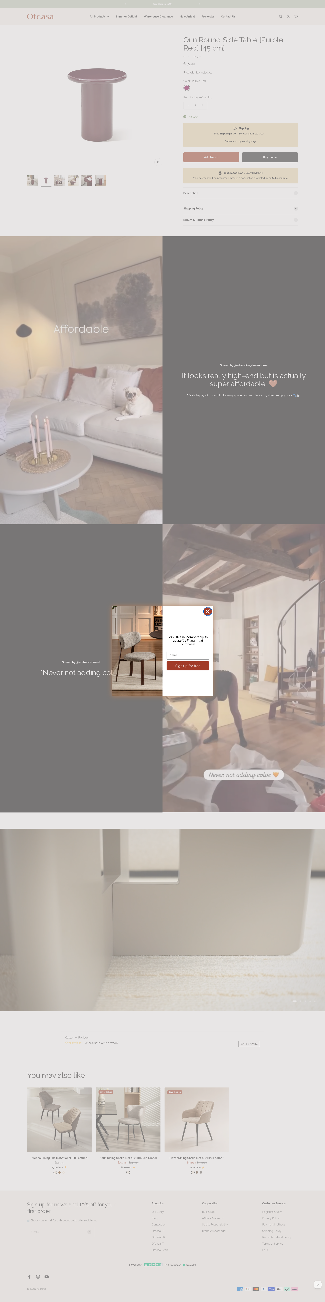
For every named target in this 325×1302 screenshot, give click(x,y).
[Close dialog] (207, 611)
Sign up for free (187, 666)
